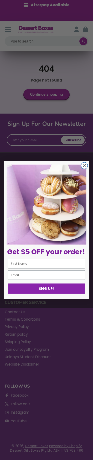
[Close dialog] (84, 165)
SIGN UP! (46, 288)
